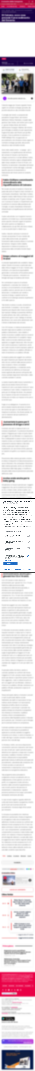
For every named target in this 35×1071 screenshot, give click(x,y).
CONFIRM (10, 563)
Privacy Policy (27, 569)
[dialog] (17, 536)
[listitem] (17, 532)
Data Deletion (8, 569)
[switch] (28, 536)
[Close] (31, 501)
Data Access (17, 569)
